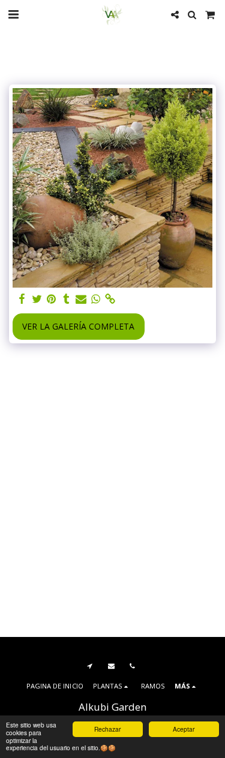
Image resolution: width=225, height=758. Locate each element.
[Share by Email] (81, 299)
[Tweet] (37, 299)
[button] (13, 14)
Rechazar (107, 728)
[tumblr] (66, 299)
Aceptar (183, 728)
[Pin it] (51, 299)
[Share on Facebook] (22, 299)
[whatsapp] (96, 299)
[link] (110, 299)
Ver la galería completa (78, 326)
